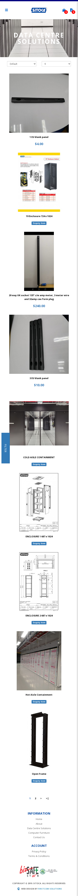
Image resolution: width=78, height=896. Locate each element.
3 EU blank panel (39, 378)
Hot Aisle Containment (39, 694)
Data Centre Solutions (39, 828)
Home (39, 819)
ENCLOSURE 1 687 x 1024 (39, 536)
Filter (5, 448)
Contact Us (39, 837)
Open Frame (39, 773)
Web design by (29, 888)
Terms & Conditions (39, 856)
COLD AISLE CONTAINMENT (39, 457)
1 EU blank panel (39, 137)
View (39, 103)
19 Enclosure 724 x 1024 (39, 216)
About (39, 823)
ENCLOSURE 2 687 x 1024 (39, 615)
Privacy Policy (39, 851)
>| (47, 798)
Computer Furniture (39, 832)
